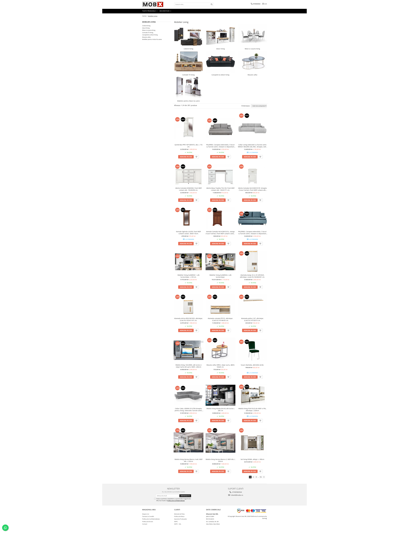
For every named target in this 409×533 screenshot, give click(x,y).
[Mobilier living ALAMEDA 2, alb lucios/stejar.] (220, 261)
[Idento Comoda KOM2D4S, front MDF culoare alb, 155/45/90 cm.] (188, 175)
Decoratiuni (165, 11)
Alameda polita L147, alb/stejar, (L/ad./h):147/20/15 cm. (252, 319)
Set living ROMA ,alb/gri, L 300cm (252, 459)
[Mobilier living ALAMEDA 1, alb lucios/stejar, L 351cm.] (188, 261)
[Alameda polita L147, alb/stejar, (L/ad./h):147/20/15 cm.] (252, 305)
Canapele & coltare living (150, 35)
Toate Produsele (149, 11)
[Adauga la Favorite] (196, 156)
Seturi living (146, 28)
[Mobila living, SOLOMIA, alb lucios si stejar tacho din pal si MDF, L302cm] (188, 350)
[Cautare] (212, 4)
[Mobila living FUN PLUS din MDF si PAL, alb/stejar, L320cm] (252, 395)
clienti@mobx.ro (237, 495)
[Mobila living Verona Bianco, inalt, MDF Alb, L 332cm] (188, 442)
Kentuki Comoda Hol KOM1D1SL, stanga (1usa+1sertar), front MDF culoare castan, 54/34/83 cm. (220, 233)
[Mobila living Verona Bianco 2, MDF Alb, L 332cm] (220, 442)
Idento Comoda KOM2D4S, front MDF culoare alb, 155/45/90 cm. (188, 189)
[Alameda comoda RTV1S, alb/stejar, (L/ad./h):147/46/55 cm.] (220, 305)
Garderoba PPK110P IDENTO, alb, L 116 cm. (188, 146)
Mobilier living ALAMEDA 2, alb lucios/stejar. (220, 276)
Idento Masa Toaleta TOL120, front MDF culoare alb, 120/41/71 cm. (220, 189)
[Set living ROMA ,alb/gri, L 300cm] (252, 442)
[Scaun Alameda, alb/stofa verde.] (252, 350)
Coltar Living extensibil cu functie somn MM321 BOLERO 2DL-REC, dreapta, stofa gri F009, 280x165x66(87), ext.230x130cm (252, 146)
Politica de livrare (147, 521)
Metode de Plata (179, 514)
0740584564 (237, 492)
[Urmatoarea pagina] (263, 477)
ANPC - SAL (177, 524)
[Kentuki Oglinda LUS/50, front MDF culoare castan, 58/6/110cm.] (188, 218)
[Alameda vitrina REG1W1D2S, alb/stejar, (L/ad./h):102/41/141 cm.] (188, 305)
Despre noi (145, 514)
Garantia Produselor (180, 519)
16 (260, 477)
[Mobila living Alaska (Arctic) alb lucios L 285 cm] (220, 395)
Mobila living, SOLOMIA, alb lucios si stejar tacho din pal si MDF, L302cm (189, 366)
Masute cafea (146, 37)
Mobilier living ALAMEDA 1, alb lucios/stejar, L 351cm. (188, 276)
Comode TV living (147, 32)
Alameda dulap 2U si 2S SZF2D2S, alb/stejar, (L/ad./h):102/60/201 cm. (252, 276)
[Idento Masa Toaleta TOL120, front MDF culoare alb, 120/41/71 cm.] (220, 175)
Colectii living (146, 26)
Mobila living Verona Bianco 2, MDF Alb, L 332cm (220, 460)
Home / (145, 16)
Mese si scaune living (148, 30)
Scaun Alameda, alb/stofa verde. (252, 365)
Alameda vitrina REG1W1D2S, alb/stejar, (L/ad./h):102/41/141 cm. (188, 319)
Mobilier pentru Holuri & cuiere (152, 39)
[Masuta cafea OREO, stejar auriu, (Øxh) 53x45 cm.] (220, 350)
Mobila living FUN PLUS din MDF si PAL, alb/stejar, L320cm (252, 409)
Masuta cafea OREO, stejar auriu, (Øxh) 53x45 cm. (220, 366)
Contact (144, 524)
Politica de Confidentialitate (176, 501)
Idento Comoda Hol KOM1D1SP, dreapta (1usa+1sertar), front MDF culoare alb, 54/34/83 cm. (252, 189)
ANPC (176, 521)
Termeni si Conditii (148, 516)
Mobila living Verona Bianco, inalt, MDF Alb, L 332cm (188, 460)
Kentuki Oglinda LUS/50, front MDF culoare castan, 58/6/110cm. (188, 233)
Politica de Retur (179, 516)
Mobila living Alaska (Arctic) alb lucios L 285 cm (220, 409)
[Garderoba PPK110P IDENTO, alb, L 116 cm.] (188, 128)
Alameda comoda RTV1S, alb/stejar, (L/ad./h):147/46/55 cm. (220, 319)
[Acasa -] (152, 4)
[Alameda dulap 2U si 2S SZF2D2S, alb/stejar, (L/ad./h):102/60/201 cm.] (252, 262)
